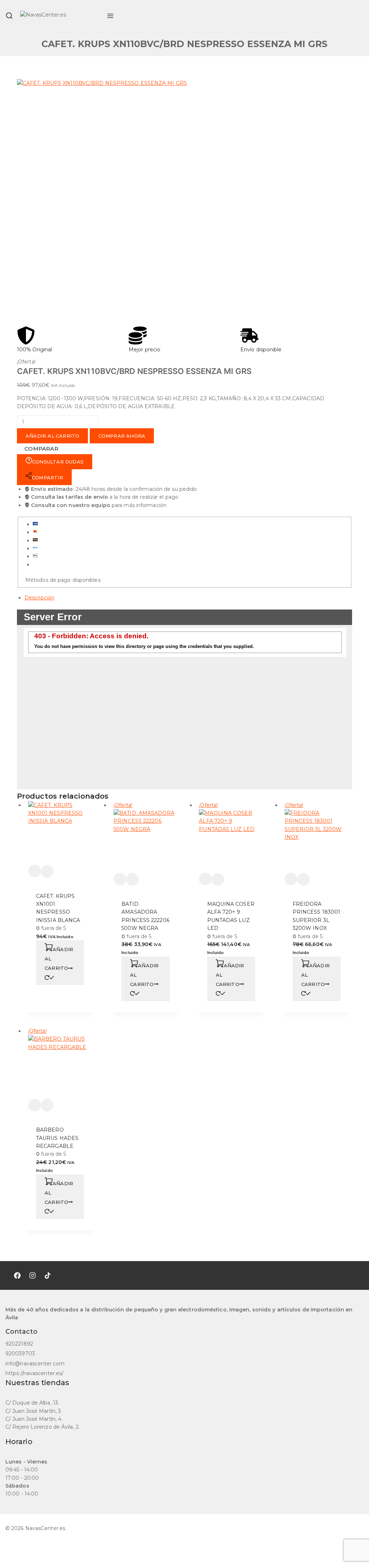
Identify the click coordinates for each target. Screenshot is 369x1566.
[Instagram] (32, 1275)
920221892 (19, 1344)
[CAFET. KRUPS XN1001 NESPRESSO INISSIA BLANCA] (60, 833)
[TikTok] (47, 1275)
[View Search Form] (9, 15)
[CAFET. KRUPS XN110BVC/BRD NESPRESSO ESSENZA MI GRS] (125, 203)
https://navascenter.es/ (34, 1373)
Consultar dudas (58, 462)
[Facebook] (17, 1275)
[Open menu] (110, 15)
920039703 (20, 1353)
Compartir (47, 477)
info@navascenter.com (35, 1363)
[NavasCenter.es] (59, 16)
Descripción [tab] (39, 597)
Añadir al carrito (52, 436)
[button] (60, 962)
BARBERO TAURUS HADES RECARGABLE (57, 1138)
